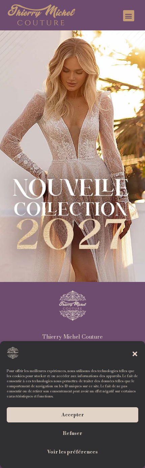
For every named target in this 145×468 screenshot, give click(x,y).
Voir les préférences (72, 452)
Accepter (72, 415)
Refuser (72, 433)
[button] (135, 353)
